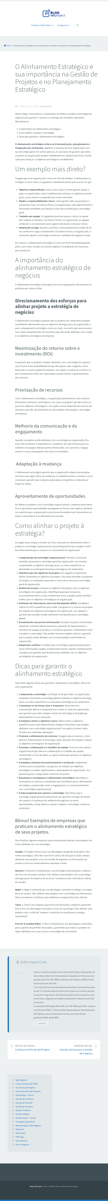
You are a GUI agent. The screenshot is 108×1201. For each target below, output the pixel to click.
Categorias (62, 25)
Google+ (42, 1023)
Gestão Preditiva (23, 1110)
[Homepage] (54, 13)
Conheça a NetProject (41, 25)
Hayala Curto (38, 962)
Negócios (20, 1129)
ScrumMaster (22, 1140)
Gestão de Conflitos (25, 1099)
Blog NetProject (36, 1186)
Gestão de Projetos (24, 1106)
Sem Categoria (22, 1144)
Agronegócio (21, 1080)
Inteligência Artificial (25, 1121)
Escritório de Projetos (25, 1087)
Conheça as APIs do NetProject (32, 1047)
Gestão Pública (22, 1114)
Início (9, 45)
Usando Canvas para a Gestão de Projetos (75, 1049)
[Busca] (75, 22)
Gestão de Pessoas (24, 1102)
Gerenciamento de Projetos (28, 1091)
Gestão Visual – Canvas (26, 1118)
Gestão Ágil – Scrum (25, 1095)
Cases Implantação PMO (27, 1083)
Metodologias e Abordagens (28, 1125)
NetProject (21, 1133)
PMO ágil (20, 1137)
